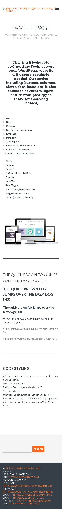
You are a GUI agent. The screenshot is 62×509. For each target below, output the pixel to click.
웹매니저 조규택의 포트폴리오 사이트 (23, 468)
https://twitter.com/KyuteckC (32, 500)
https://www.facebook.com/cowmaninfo (27, 486)
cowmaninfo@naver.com (24, 477)
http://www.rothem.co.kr (24, 503)
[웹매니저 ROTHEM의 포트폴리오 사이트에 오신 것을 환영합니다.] (31, 9)
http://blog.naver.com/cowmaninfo (31, 494)
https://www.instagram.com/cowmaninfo (28, 492)
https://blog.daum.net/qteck (27, 497)
